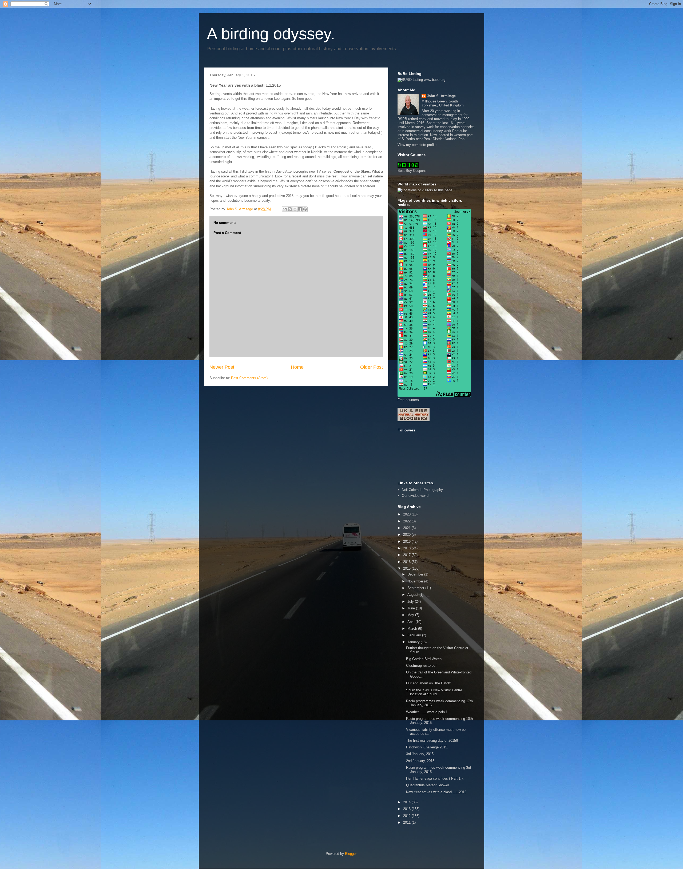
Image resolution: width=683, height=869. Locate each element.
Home (297, 367)
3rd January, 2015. (420, 754)
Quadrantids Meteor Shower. (428, 785)
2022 (407, 521)
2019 (407, 541)
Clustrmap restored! (421, 666)
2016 (407, 562)
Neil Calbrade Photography (422, 490)
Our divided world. (416, 496)
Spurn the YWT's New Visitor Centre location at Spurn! (434, 692)
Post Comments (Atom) (249, 378)
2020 (407, 535)
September (416, 588)
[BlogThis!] (289, 209)
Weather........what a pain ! (426, 712)
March (412, 628)
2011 (407, 822)
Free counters (408, 400)
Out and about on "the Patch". (429, 683)
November (415, 581)
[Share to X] (294, 209)
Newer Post (221, 367)
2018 (407, 548)
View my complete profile (417, 145)
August (413, 595)
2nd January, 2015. (420, 761)
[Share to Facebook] (300, 209)
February (414, 635)
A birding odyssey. (271, 34)
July (411, 602)
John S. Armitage (441, 96)
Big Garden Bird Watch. (424, 659)
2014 (407, 802)
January (414, 642)
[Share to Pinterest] (305, 209)
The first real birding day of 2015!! (432, 741)
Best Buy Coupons (412, 171)
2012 (407, 816)
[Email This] (284, 209)
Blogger (350, 854)
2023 (407, 514)
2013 (407, 809)
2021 (407, 528)
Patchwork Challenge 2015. (427, 747)
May (411, 615)
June (411, 608)
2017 (407, 555)
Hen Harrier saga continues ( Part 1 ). (435, 778)
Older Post (371, 367)
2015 (407, 568)
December (415, 574)
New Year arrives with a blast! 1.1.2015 (436, 792)
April (411, 622)
